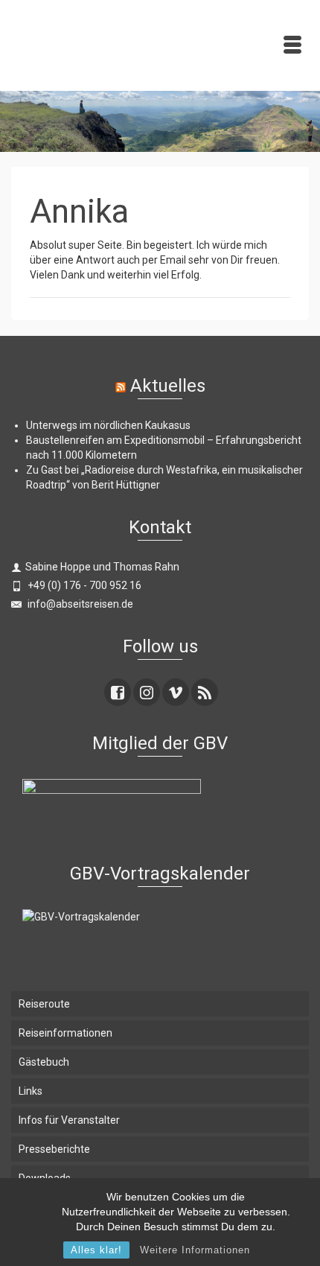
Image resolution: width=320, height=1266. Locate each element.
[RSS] (204, 692)
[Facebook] (117, 692)
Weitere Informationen (195, 1250)
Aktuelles (167, 385)
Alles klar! (96, 1250)
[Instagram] (146, 692)
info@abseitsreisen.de (79, 604)
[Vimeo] (175, 692)
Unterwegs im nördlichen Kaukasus (108, 425)
